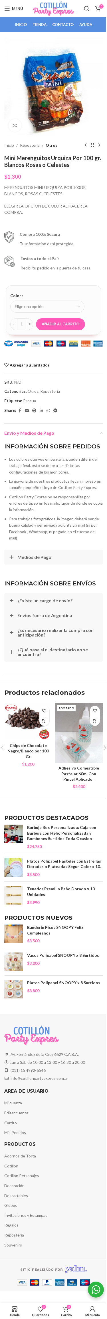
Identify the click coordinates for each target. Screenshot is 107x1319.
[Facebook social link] (19, 410)
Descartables (16, 1195)
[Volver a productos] (92, 145)
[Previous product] (85, 145)
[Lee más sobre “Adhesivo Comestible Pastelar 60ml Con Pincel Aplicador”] (95, 721)
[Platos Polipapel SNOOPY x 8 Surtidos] (13, 989)
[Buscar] (86, 8)
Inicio (9, 145)
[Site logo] (53, 8)
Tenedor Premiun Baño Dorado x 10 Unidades (61, 891)
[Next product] (99, 145)
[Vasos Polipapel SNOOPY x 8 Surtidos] (13, 962)
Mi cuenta (13, 1102)
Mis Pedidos (15, 1132)
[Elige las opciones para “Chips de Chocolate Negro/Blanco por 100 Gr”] (44, 721)
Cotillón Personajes (21, 1175)
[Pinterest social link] (34, 410)
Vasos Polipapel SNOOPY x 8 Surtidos (63, 955)
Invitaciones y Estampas (25, 1215)
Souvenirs (13, 1245)
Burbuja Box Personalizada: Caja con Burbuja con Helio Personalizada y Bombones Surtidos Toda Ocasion (61, 833)
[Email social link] (27, 410)
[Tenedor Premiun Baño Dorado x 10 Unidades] (13, 895)
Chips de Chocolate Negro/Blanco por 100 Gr (28, 751)
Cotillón (11, 1165)
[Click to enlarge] (15, 125)
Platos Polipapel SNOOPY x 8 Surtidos (63, 982)
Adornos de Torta (20, 1155)
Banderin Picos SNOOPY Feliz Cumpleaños (55, 930)
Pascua (29, 400)
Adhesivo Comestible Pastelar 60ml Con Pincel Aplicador (78, 774)
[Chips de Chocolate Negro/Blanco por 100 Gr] (28, 721)
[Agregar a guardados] (44, 711)
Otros (51, 145)
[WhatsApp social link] (48, 410)
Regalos (11, 1225)
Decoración (14, 1185)
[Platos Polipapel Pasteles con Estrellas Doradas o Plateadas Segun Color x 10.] (13, 867)
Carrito (10, 1122)
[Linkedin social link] (41, 410)
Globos (10, 1205)
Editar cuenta (16, 1112)
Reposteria (30, 145)
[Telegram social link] (55, 410)
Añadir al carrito (60, 324)
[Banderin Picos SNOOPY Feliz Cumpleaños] (13, 934)
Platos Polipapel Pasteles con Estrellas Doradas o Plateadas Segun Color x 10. (64, 864)
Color (15, 295)
